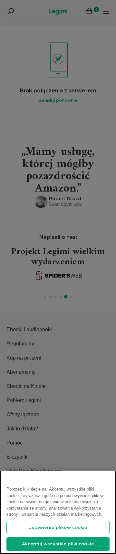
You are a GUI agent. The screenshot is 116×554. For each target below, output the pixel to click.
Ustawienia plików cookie (57, 527)
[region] (58, 512)
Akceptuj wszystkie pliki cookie (58, 543)
